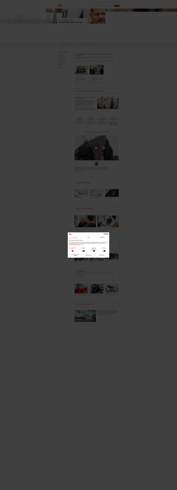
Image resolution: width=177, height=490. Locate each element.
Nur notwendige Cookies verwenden (75, 255)
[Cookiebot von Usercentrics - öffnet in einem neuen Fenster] (104, 234)
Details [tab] (88, 237)
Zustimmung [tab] (75, 237)
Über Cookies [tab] (102, 237)
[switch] (83, 251)
